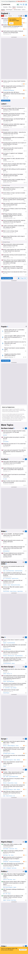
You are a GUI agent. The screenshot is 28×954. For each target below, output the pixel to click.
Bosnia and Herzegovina (8, 759)
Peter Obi (5, 879)
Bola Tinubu (5, 855)
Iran (4, 578)
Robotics (5, 655)
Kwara (9, 893)
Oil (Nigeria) (8, 868)
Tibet (4, 776)
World (14, 7)
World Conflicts (6, 591)
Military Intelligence (11, 745)
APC (9, 855)
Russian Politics (10, 782)
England (3, 9)
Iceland (4, 673)
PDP (4, 893)
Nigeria (14, 887)
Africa (10, 7)
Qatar (4, 795)
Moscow (5, 745)
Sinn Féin (5, 435)
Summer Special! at (13, 1)
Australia (5, 584)
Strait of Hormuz (13, 591)
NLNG (4, 868)
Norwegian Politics (7, 753)
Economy (5, 7)
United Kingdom (9, 9)
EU (11, 673)
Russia (17, 745)
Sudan (8, 584)
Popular (10, 15)
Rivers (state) (5, 848)
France (4, 766)
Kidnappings (5, 861)
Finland (4, 681)
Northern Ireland (17, 9)
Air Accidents (5, 441)
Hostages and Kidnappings (8, 90)
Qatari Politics (20, 591)
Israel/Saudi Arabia (18, 570)
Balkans (18, 759)
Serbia (15, 759)
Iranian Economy (15, 578)
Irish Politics (7, 687)
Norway (8, 673)
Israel (4, 570)
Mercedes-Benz (6, 551)
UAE (7, 98)
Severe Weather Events (13, 776)
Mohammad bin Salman (15, 584)
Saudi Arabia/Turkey (10, 570)
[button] (14, 16)
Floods (4, 22)
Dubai (4, 98)
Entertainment (20, 7)
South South (11, 848)
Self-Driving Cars (11, 655)
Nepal (7, 776)
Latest (6, 15)
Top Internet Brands (11, 642)
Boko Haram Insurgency (8, 887)
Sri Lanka (5, 478)
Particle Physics (6, 692)
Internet (13, 663)
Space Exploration (10, 681)
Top (2, 15)
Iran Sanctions (8, 578)
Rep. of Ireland (13, 687)
